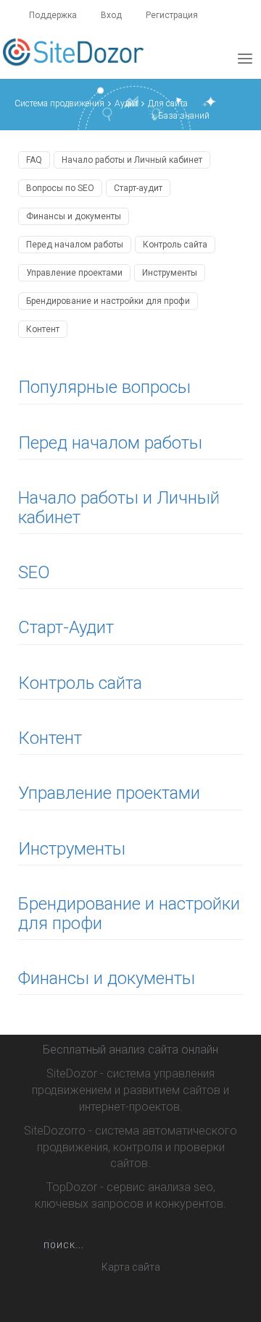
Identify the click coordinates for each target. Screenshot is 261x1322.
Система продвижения (59, 103)
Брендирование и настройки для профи (108, 301)
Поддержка (53, 15)
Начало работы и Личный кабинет (132, 160)
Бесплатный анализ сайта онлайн (130, 1049)
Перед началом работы (74, 245)
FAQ (34, 160)
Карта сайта (131, 1267)
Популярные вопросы (104, 387)
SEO (34, 572)
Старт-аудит (138, 188)
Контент (42, 329)
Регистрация (172, 15)
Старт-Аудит (66, 627)
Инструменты (169, 273)
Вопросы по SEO (60, 188)
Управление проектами (74, 273)
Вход (111, 15)
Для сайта (168, 103)
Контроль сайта (175, 245)
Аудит (126, 103)
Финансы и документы (73, 216)
